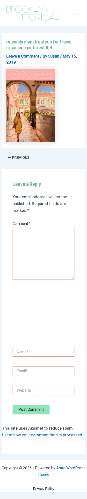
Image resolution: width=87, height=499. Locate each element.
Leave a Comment (22, 56)
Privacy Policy (43, 489)
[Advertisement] (43, 314)
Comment (21, 224)
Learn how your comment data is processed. (42, 435)
